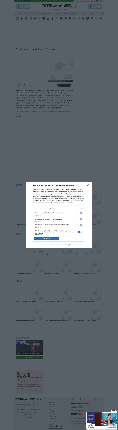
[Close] (88, 185)
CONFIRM (46, 238)
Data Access (59, 244)
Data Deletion (49, 244)
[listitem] (59, 209)
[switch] (80, 213)
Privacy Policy (69, 244)
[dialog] (59, 215)
